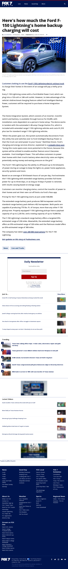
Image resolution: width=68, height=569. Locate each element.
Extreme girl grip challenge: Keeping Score (14, 418)
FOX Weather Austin (42, 481)
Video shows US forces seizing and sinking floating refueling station (21, 305)
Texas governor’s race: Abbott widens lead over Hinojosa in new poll (35, 350)
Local (3, 472)
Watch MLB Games (7, 533)
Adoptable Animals (24, 481)
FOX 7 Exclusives (57, 471)
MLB (37, 503)
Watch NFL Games (7, 527)
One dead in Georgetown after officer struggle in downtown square (21, 321)
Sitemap (4, 486)
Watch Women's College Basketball (7, 545)
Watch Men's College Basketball (8, 541)
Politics (4, 478)
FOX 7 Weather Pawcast (23, 499)
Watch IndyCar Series (8, 538)
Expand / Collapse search (65, 3)
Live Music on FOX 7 (25, 478)
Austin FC (39, 501)
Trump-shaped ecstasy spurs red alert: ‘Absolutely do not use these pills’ (22, 329)
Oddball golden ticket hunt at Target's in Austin (15, 426)
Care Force (56, 483)
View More (61, 294)
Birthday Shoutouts (24, 472)
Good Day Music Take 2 (42, 487)
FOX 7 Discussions (58, 487)
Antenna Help (6, 518)
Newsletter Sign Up (7, 503)
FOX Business (16, 34)
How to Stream (40, 472)
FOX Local (40, 470)
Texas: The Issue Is (58, 481)
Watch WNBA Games (8, 548)
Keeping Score (23, 474)
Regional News (59, 496)
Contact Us (5, 501)
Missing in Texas (58, 485)
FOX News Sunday (7, 484)
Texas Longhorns (41, 499)
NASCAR (38, 505)
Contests (21, 483)
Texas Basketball (41, 507)
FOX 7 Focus (56, 478)
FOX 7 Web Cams (24, 510)
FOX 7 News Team (7, 505)
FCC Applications (7, 516)
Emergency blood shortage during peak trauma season (17, 434)
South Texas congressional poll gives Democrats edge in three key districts (37, 365)
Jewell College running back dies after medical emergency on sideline (22, 313)
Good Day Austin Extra (41, 483)
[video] (61, 404)
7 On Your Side (57, 476)
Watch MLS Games (7, 550)
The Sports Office (41, 478)
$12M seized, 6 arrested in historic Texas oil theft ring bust (32, 358)
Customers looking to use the (33, 83)
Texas (4, 476)
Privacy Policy (36, 285)
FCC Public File (6, 513)
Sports (38, 496)
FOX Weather (23, 512)
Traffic (4, 474)
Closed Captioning (7, 511)
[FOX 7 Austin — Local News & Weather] (8, 4)
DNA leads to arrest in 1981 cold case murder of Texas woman (33, 372)
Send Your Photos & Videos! (25, 507)
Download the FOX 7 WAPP (25, 503)
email (65, 559)
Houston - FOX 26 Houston (58, 501)
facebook (51, 559)
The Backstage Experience (40, 491)
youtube (61, 559)
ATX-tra (55, 489)
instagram (58, 559)
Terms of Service (35, 287)
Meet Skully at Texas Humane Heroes (12, 410)
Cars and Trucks (17, 248)
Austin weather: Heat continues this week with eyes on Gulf (18, 402)
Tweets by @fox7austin (7, 461)
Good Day (23, 470)
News (22, 34)
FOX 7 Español (40, 476)
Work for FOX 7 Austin (8, 507)
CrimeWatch (56, 474)
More (43, 4)
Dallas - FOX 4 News (59, 499)
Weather (22, 496)
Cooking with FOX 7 (24, 476)
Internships (5, 509)
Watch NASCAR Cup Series (8, 535)
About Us (5, 496)
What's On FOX (6, 499)
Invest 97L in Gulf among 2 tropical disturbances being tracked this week (22, 298)
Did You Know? (23, 514)
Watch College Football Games (6, 530)
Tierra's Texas (40, 474)
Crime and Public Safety (7, 481)
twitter (55, 559)
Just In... (5, 294)
